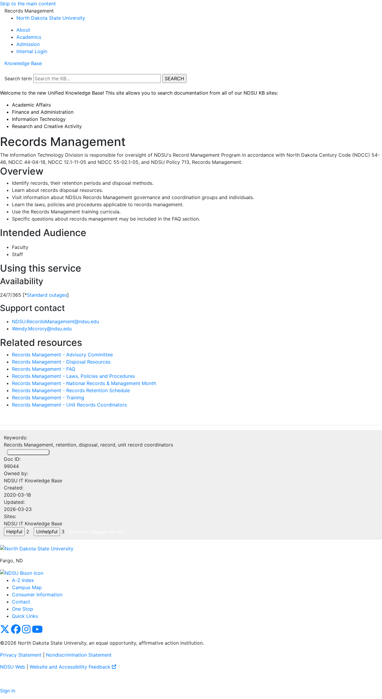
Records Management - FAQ (43, 369)
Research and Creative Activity (47, 126)
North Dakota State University (50, 18)
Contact (21, 602)
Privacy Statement (20, 655)
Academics (28, 37)
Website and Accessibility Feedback (71, 667)
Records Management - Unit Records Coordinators (69, 405)
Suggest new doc (107, 531)
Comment (79, 531)
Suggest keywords (28, 452)
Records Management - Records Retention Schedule (71, 390)
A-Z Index (23, 580)
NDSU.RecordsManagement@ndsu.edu (55, 321)
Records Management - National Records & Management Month (84, 383)
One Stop (22, 609)
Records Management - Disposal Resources (61, 362)
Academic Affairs (31, 105)
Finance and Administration (42, 112)
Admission (28, 44)
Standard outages (47, 295)
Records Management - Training (48, 398)
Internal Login (31, 51)
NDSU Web (12, 667)
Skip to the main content (28, 4)
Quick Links (25, 616)
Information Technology (39, 119)
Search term (18, 78)
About (23, 30)
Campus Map (27, 587)
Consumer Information (37, 595)
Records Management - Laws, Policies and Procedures (73, 376)
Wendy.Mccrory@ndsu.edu (42, 329)
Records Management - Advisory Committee (62, 355)
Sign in (7, 691)
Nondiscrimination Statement (79, 655)
